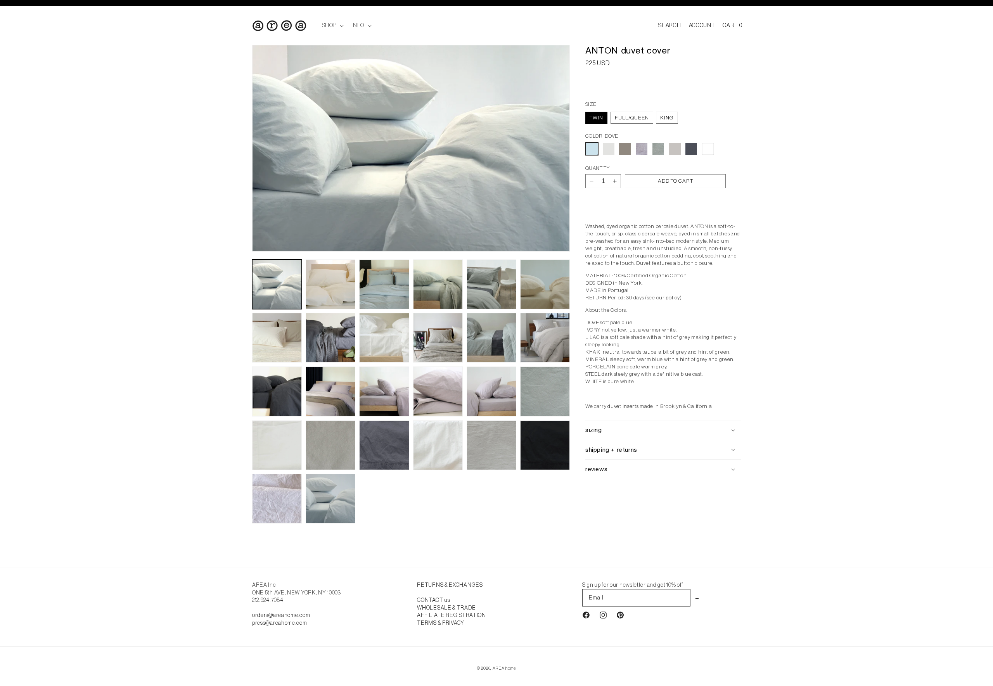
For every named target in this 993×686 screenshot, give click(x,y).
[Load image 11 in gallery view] (491, 338)
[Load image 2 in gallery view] (330, 284)
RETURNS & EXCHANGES (450, 585)
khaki (625, 149)
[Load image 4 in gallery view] (438, 284)
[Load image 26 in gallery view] (330, 499)
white (708, 149)
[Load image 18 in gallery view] (545, 391)
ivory (608, 149)
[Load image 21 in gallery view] (384, 445)
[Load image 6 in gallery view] (545, 284)
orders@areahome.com (281, 615)
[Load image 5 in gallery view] (491, 284)
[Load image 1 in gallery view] (277, 284)
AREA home (504, 668)
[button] (332, 25)
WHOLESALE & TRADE (446, 608)
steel (691, 149)
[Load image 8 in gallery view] (330, 338)
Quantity (597, 168)
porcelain (675, 149)
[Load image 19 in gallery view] (277, 445)
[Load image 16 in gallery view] (438, 391)
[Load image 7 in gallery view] (277, 338)
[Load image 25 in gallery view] (277, 499)
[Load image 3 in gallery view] (384, 284)
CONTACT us (433, 600)
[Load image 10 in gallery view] (438, 338)
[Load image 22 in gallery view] (438, 445)
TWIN (596, 118)
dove (592, 149)
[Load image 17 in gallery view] (491, 391)
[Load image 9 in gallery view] (384, 338)
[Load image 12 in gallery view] (545, 338)
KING (667, 118)
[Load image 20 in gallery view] (330, 445)
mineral (658, 149)
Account (702, 25)
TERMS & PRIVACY (440, 623)
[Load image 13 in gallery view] (277, 391)
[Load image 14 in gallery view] (330, 391)
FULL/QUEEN (632, 118)
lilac (641, 149)
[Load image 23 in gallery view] (491, 445)
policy (673, 298)
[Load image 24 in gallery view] (545, 445)
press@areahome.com (279, 623)
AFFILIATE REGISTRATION (451, 615)
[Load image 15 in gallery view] (384, 391)
